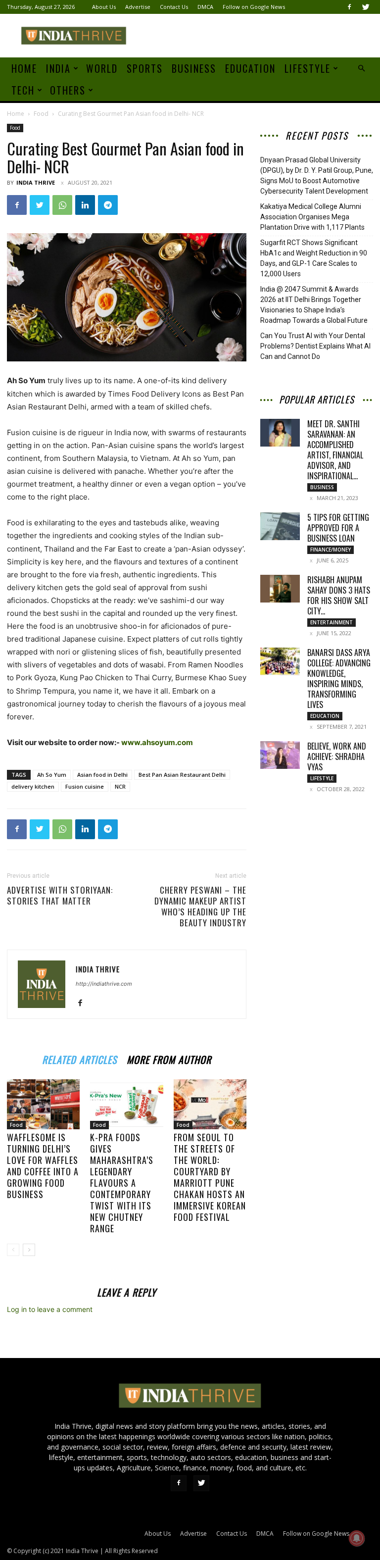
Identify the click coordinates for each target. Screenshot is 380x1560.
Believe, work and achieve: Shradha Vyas (336, 756)
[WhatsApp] (62, 205)
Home (24, 68)
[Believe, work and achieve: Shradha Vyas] (280, 755)
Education (250, 68)
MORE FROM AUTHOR (169, 1058)
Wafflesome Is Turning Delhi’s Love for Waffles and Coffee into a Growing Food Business (43, 1166)
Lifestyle (308, 68)
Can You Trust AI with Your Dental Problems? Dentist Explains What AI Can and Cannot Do (315, 346)
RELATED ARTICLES (79, 1058)
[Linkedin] (85, 205)
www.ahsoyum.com (157, 742)
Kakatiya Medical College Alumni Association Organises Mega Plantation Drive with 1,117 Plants (312, 216)
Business (194, 68)
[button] (361, 68)
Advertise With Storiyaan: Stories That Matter (60, 895)
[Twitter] (365, 7)
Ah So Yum (51, 774)
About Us (104, 6)
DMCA (205, 6)
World (102, 68)
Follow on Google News (254, 6)
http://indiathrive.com (104, 983)
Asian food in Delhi (102, 774)
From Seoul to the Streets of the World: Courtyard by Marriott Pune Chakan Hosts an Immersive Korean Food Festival (210, 1177)
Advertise (137, 6)
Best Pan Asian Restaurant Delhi (182, 774)
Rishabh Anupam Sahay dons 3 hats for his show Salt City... (338, 595)
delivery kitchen (32, 786)
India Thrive (35, 182)
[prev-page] (13, 1250)
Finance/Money (330, 549)
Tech (23, 90)
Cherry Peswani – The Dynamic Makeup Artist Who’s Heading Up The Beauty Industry (200, 906)
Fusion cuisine (84, 786)
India (58, 68)
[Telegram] (108, 205)
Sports (145, 68)
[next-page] (29, 1250)
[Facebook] (349, 7)
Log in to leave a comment (50, 1309)
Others (68, 90)
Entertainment (331, 622)
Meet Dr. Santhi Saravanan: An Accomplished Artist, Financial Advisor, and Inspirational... (335, 450)
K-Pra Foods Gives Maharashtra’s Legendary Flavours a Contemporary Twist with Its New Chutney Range (121, 1183)
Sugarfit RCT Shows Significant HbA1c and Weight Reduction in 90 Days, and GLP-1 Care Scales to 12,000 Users (313, 258)
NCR (120, 786)
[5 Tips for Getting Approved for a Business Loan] (280, 526)
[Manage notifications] (357, 1538)
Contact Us (174, 6)
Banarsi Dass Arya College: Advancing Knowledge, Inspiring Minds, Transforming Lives (339, 678)
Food (41, 113)
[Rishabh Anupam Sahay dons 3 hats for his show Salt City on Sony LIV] (280, 589)
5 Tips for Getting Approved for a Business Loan (338, 527)
